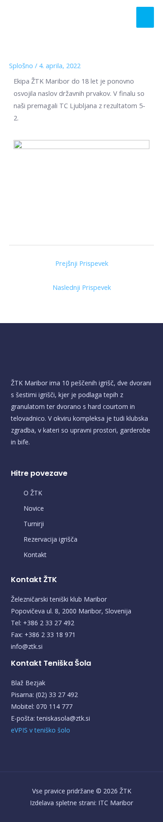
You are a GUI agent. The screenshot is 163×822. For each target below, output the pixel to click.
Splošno (21, 65)
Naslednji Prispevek (82, 287)
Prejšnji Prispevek (81, 263)
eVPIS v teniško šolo (40, 730)
